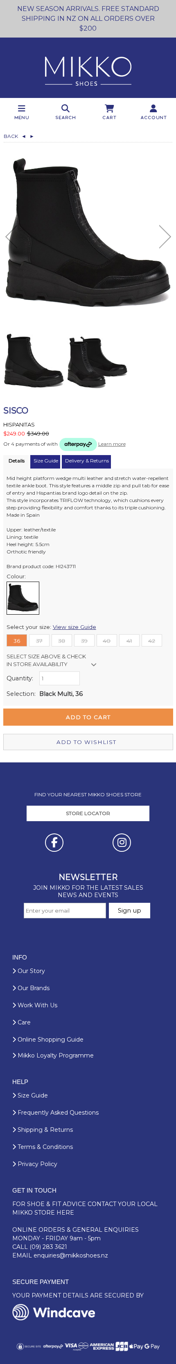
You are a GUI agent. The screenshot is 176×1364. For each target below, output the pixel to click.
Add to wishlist (86, 742)
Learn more (112, 444)
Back (15, 136)
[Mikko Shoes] (88, 68)
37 (39, 641)
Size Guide (32, 1095)
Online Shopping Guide (49, 1039)
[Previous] (11, 237)
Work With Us (36, 1005)
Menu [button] (22, 117)
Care (23, 1022)
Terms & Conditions (44, 1147)
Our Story (30, 971)
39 (84, 641)
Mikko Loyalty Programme (55, 1055)
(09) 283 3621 (48, 1247)
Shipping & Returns (44, 1129)
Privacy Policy (36, 1164)
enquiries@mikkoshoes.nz (71, 1255)
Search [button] (66, 117)
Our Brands (33, 988)
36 (17, 641)
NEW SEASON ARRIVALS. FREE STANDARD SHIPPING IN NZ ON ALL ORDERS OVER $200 (88, 18)
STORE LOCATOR (88, 813)
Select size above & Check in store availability (46, 660)
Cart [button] (110, 117)
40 (107, 641)
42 (151, 641)
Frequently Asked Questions (57, 1112)
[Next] (165, 237)
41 (129, 641)
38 (61, 641)
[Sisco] (88, 235)
